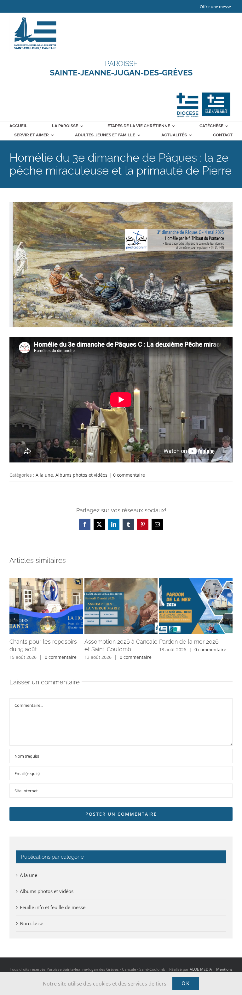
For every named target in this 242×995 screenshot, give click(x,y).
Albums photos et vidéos (81, 475)
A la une (44, 475)
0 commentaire (129, 475)
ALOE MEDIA (201, 969)
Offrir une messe (215, 6)
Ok (186, 983)
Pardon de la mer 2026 (189, 641)
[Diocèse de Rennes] (203, 92)
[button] (14, 619)
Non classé (31, 923)
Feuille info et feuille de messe (52, 907)
